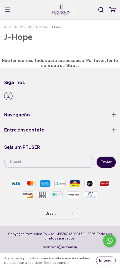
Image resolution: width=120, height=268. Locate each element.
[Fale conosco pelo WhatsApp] (109, 240)
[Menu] (7, 10)
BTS (29, 27)
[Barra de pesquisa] (101, 10)
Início (7, 27)
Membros (42, 27)
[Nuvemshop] (60, 248)
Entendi (106, 260)
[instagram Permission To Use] (8, 96)
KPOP (19, 27)
